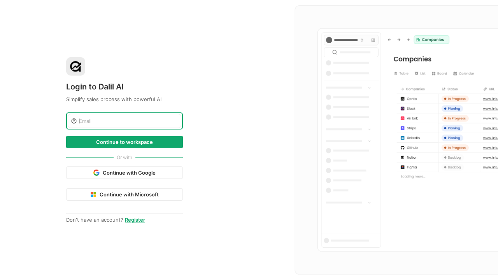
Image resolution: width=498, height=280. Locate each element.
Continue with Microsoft (129, 194)
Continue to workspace (124, 142)
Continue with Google (129, 173)
